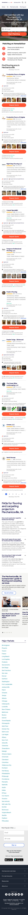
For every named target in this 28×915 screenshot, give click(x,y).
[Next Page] (25, 494)
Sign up (14, 845)
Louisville (5, 706)
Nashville (4, 784)
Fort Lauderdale (7, 684)
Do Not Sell (15, 900)
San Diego (5, 667)
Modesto (5, 662)
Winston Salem (6, 754)
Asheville (5, 743)
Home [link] (3, 7)
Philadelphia (6, 773)
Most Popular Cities (8, 828)
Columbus (5, 762)
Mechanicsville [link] (14, 7)
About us (5, 886)
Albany (4, 737)
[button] (4, 100)
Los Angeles (6, 659)
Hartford (4, 679)
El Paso (4, 793)
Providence (5, 779)
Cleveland (5, 759)
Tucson (4, 651)
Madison (4, 818)
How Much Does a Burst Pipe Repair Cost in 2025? (10, 615)
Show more (23, 95)
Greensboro (6, 748)
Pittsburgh (5, 776)
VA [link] (7, 7)
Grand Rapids (6, 720)
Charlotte (5, 745)
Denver (4, 676)
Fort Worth (5, 796)
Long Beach (5, 656)
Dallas (4, 790)
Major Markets (8, 641)
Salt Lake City (6, 804)
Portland (4, 768)
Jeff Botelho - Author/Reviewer (10, 609)
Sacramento (6, 665)
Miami (4, 690)
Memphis (5, 782)
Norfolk (4, 807)
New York (5, 740)
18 (21, 494)
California (9, 900)
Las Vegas (5, 734)
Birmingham (6, 645)
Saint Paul (5, 726)
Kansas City (5, 729)
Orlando (4, 693)
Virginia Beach (6, 812)
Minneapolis (5, 723)
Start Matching (14, 34)
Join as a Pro (17, 2)
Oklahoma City (6, 765)
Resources (5, 881)
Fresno (4, 654)
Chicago (4, 701)
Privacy (5, 900)
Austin (4, 787)
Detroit (4, 718)
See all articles (8, 593)
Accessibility (22, 900)
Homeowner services (9, 871)
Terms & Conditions (14, 904)
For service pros (7, 876)
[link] (14, 79)
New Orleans (6, 709)
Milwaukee (5, 821)
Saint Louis (5, 732)
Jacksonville (5, 687)
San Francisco (6, 670)
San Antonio (6, 801)
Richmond (5, 810)
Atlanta (4, 698)
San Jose (4, 673)
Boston (4, 715)
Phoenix (4, 648)
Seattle (4, 815)
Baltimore (5, 712)
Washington (5, 681)
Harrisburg (5, 771)
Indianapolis (5, 704)
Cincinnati (5, 757)
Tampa (4, 695)
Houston (4, 798)
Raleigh (4, 751)
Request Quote (14, 105)
